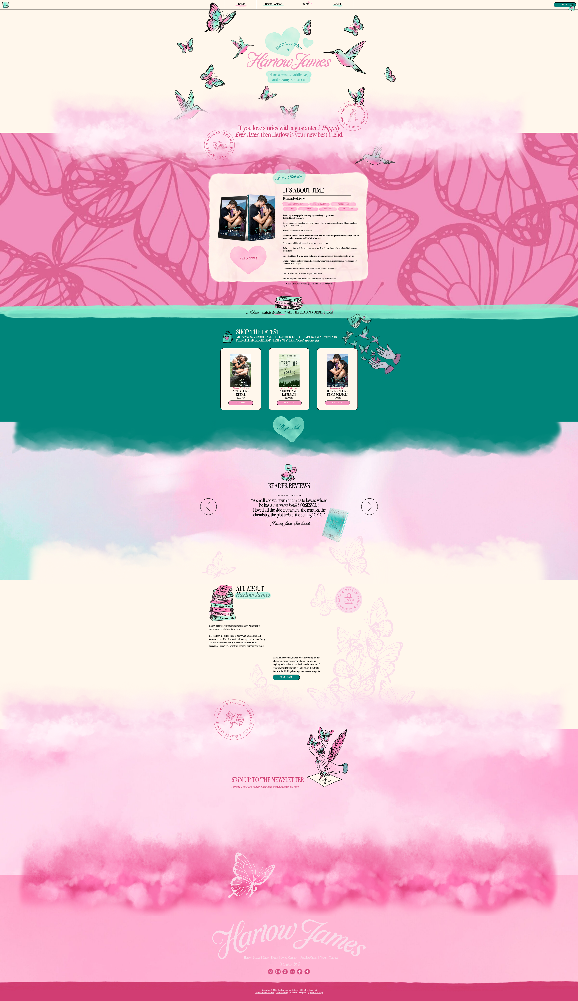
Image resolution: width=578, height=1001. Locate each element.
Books (256, 957)
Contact (333, 957)
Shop (266, 957)
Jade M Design (316, 992)
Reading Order (308, 957)
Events (274, 957)
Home (247, 957)
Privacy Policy (282, 992)
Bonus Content (289, 957)
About (323, 957)
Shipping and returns (264, 992)
